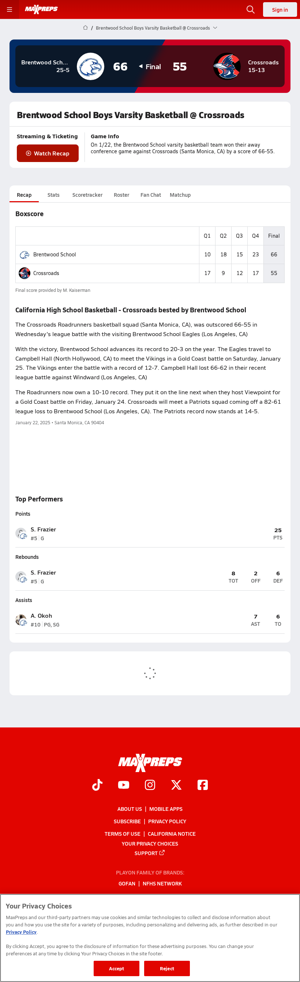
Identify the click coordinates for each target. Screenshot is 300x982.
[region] (150, 938)
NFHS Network (162, 883)
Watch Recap (52, 153)
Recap (24, 194)
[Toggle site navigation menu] (9, 9)
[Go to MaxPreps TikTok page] (97, 786)
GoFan (127, 883)
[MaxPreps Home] (41, 9)
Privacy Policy (167, 821)
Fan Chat (150, 194)
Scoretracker (87, 194)
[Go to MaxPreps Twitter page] (176, 786)
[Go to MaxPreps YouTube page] (124, 786)
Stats (54, 194)
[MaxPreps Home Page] (85, 28)
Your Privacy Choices (150, 843)
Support (146, 853)
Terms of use (122, 834)
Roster (121, 194)
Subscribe (127, 821)
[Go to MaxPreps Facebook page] (203, 786)
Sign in (280, 9)
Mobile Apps (166, 808)
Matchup (180, 194)
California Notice (172, 834)
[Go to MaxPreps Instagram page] (150, 786)
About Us (129, 808)
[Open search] (250, 9)
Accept (116, 968)
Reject (167, 968)
